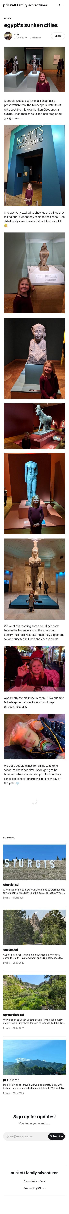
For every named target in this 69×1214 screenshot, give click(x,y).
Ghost (41, 1188)
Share (58, 35)
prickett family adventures (25, 5)
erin (16, 34)
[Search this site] (58, 5)
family (7, 18)
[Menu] (64, 5)
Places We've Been (34, 1181)
